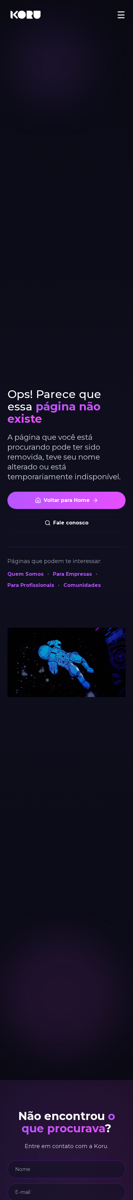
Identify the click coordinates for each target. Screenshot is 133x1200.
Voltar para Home (67, 500)
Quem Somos (25, 574)
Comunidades (82, 585)
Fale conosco (70, 523)
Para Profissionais (30, 585)
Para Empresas (72, 574)
